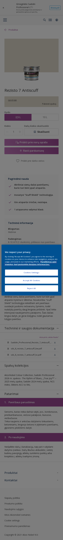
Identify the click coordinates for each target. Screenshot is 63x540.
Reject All (31, 288)
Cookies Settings (31, 272)
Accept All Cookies (31, 280)
